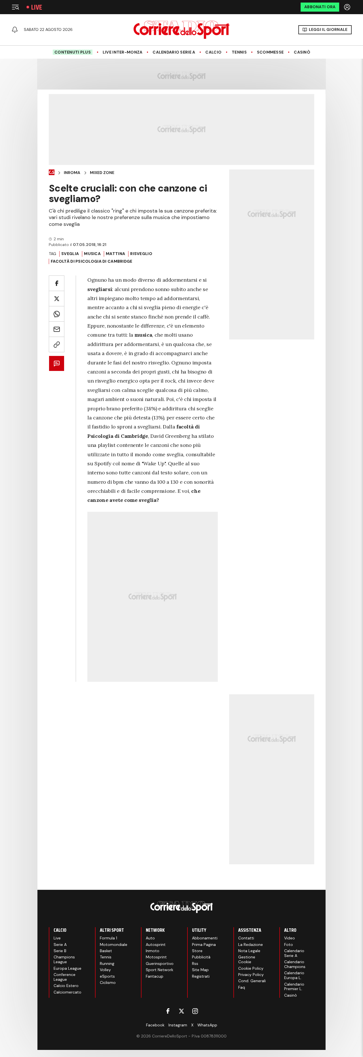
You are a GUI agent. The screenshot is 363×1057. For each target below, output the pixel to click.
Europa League (67, 968)
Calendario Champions (294, 964)
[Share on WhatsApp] (56, 313)
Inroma (72, 172)
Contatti (246, 938)
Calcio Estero (66, 985)
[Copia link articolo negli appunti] (56, 344)
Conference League (64, 977)
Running (107, 963)
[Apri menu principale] (15, 7)
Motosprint (156, 957)
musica (92, 253)
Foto (288, 944)
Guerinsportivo (160, 963)
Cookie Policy (250, 968)
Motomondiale (113, 944)
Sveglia (70, 253)
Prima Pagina (204, 944)
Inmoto (152, 950)
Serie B (60, 950)
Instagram (177, 1025)
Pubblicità (201, 957)
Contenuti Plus (72, 52)
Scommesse (270, 52)
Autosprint (156, 944)
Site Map (200, 969)
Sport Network (159, 969)
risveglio (141, 253)
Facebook (155, 1025)
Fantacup (154, 976)
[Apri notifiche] (14, 29)
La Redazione (250, 944)
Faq (241, 987)
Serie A (60, 944)
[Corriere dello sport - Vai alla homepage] (181, 30)
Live (36, 7)
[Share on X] (56, 298)
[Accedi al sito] (348, 7)
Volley (105, 969)
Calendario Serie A (174, 52)
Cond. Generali (252, 980)
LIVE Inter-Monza (122, 52)
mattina (115, 253)
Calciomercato (67, 992)
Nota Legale (249, 950)
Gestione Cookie (246, 959)
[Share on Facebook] (56, 283)
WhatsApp (207, 1025)
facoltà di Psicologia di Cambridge (91, 261)
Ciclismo (108, 982)
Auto (150, 938)
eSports (107, 976)
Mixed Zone (102, 172)
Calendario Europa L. (294, 975)
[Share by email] (56, 329)
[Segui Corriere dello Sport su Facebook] (167, 1011)
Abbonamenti (205, 938)
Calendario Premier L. (294, 987)
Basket (106, 950)
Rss (195, 963)
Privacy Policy (251, 974)
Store (197, 950)
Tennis (239, 52)
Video (289, 938)
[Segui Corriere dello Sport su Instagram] (195, 1011)
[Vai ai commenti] (56, 363)
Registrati (201, 976)
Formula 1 (108, 938)
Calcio (213, 52)
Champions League (64, 959)
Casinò (302, 52)
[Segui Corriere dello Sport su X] (181, 1011)
